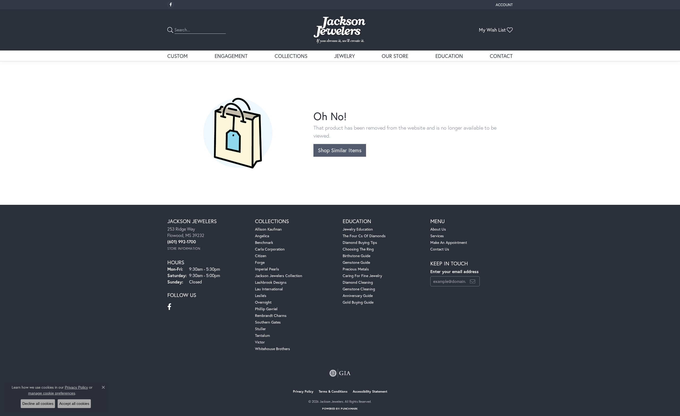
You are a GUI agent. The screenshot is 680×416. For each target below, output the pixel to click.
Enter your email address (454, 271)
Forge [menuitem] (260, 262)
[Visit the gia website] (340, 373)
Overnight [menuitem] (263, 302)
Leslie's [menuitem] (260, 295)
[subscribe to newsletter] (472, 281)
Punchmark (349, 408)
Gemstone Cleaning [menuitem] (359, 288)
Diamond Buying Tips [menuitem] (360, 242)
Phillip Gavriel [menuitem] (266, 308)
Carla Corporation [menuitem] (270, 249)
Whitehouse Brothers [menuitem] (272, 348)
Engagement (231, 56)
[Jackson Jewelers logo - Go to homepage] (340, 29)
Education (449, 56)
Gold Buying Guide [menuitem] (358, 302)
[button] (504, 4)
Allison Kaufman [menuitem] (268, 229)
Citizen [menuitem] (260, 255)
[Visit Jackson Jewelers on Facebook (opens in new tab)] (170, 5)
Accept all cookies (74, 403)
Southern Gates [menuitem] (268, 322)
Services (437, 235)
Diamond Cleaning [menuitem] (358, 282)
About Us (438, 229)
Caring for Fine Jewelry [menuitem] (362, 275)
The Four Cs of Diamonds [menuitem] (364, 235)
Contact (501, 56)
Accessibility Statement (370, 391)
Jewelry (344, 56)
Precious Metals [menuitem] (356, 268)
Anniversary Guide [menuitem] (358, 295)
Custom (177, 56)
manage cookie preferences (51, 393)
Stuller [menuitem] (260, 328)
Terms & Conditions (333, 391)
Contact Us (439, 249)
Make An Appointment (448, 242)
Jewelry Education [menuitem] (358, 229)
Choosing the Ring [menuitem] (358, 249)
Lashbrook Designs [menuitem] (271, 282)
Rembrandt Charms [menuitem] (271, 315)
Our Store (395, 56)
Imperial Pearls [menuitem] (267, 268)
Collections (291, 56)
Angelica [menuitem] (262, 235)
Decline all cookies (37, 403)
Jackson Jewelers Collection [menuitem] (278, 275)
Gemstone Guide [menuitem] (356, 262)
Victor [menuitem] (260, 342)
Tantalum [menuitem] (262, 335)
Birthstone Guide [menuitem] (356, 255)
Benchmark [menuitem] (264, 242)
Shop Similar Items (340, 150)
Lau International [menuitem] (269, 288)
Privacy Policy (303, 391)
